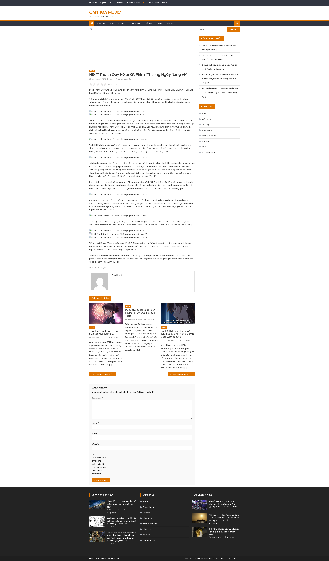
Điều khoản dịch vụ (152, 3)
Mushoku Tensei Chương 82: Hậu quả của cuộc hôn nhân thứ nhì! (121, 519)
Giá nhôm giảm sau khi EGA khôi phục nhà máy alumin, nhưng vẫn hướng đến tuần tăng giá (220, 78)
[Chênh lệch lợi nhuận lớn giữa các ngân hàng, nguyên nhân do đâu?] (97, 504)
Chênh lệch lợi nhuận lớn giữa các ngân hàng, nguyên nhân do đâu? (122, 504)
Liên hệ (164, 3)
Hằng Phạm (111, 513)
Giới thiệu (119, 3)
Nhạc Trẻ (101, 23)
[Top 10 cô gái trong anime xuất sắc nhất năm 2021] (106, 313)
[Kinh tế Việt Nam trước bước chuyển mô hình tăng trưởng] (199, 505)
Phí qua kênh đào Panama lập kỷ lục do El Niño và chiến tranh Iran (220, 57)
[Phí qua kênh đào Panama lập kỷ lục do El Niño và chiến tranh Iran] (199, 518)
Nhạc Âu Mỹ (207, 130)
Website (95, 444)
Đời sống (149, 23)
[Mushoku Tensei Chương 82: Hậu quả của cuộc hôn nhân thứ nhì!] (97, 521)
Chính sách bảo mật (134, 3)
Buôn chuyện (134, 23)
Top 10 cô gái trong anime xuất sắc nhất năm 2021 (104, 332)
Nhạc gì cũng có (209, 135)
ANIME (160, 23)
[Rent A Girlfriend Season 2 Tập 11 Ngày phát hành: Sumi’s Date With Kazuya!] (178, 313)
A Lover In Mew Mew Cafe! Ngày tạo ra (182, 374)
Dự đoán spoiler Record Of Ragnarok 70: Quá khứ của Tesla (140, 312)
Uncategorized (208, 152)
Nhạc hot (205, 141)
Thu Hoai (112, 79)
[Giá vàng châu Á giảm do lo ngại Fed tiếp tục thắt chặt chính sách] (199, 532)
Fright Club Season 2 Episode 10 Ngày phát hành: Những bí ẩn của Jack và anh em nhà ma (121, 535)
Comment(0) (126, 79)
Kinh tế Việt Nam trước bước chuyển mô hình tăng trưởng (219, 47)
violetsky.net (114, 558)
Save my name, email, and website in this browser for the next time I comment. (99, 465)
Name (95, 423)
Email (95, 433)
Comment (97, 398)
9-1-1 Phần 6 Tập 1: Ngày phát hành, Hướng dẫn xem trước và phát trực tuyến (104, 374)
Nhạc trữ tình (117, 23)
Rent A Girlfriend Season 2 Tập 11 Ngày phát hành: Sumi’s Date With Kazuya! (177, 333)
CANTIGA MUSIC (105, 12)
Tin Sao (170, 23)
